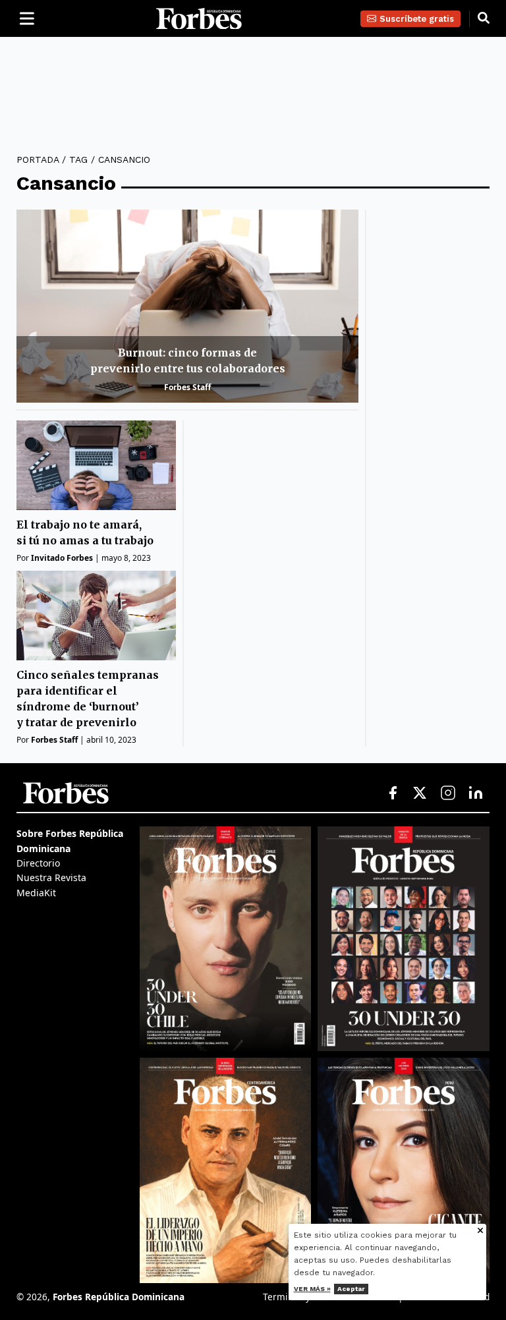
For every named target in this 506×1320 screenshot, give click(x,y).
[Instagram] (448, 793)
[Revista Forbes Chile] (226, 938)
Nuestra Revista (51, 877)
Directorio (38, 863)
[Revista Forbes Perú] (404, 1170)
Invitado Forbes (62, 557)
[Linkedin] (476, 793)
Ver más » (312, 1288)
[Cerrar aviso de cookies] (480, 1231)
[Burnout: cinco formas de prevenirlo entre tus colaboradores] (187, 306)
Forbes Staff (187, 387)
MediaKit (36, 892)
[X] (420, 793)
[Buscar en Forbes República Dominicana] (484, 18)
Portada (37, 159)
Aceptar (351, 1288)
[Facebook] (393, 793)
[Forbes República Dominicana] (199, 19)
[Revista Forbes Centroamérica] (226, 1170)
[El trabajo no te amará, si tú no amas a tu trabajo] (96, 465)
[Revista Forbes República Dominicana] (404, 938)
